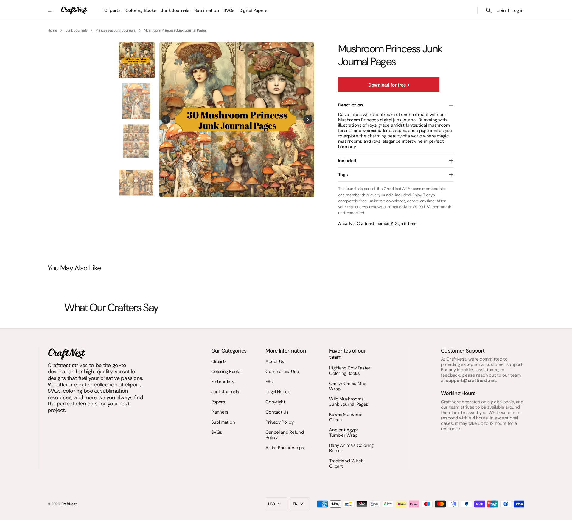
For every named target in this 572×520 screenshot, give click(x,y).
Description (350, 105)
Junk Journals (76, 30)
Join (501, 10)
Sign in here (405, 223)
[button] (488, 10)
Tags (343, 175)
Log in (517, 10)
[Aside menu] (54, 10)
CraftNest (69, 504)
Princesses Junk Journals (116, 30)
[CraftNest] (74, 10)
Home (52, 30)
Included (347, 161)
